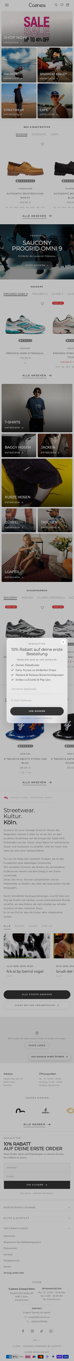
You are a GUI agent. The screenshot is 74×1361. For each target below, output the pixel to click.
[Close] (63, 642)
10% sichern (37, 711)
